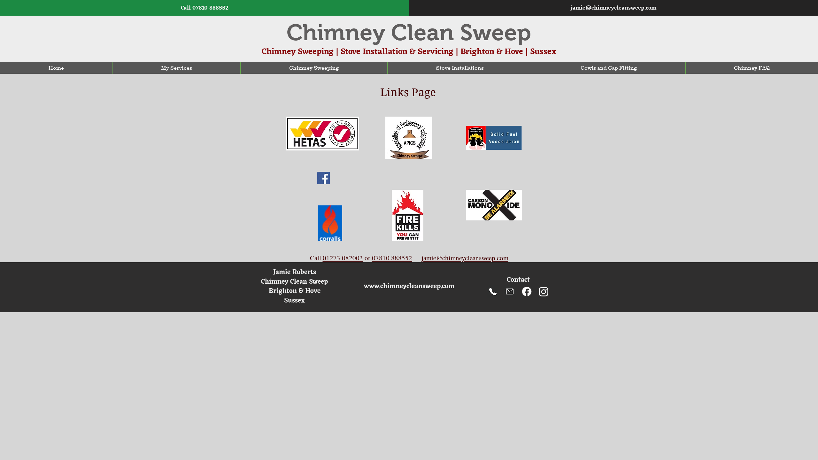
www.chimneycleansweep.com (409, 286)
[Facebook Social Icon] (323, 178)
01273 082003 (343, 257)
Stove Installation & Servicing (397, 51)
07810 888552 (210, 8)
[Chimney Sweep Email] (510, 291)
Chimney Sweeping (298, 51)
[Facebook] (527, 291)
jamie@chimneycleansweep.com (613, 8)
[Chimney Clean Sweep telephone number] (493, 291)
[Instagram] (543, 291)
